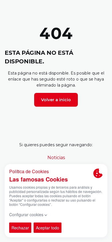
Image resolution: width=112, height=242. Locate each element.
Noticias (56, 157)
